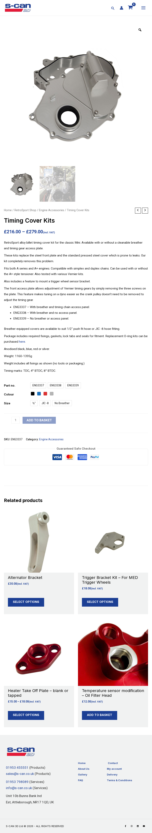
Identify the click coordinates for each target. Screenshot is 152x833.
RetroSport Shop (25, 210)
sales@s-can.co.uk (20, 774)
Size (7, 403)
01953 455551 (17, 768)
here (22, 341)
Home (8, 210)
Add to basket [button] (99, 715)
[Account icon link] (121, 8)
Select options (26, 602)
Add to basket (39, 420)
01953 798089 (17, 782)
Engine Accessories (51, 210)
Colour (9, 394)
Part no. (9, 385)
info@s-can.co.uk (19, 788)
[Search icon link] (113, 9)
